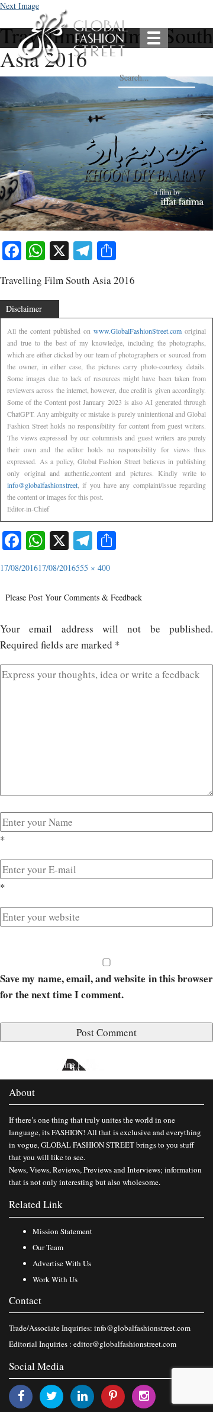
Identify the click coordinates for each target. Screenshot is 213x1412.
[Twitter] (51, 1396)
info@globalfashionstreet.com (142, 1327)
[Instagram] (144, 1396)
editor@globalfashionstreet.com (124, 1343)
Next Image (19, 5)
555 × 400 (93, 567)
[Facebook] (21, 1396)
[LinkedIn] (83, 1396)
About (22, 1092)
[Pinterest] (113, 1396)
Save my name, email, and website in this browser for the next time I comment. (106, 986)
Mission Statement (62, 1231)
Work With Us (55, 1279)
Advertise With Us (62, 1263)
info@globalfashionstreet (42, 485)
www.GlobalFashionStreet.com (137, 331)
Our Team (48, 1247)
